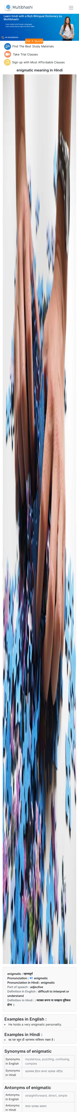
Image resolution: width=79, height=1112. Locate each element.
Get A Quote (34, 41)
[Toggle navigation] (71, 7)
